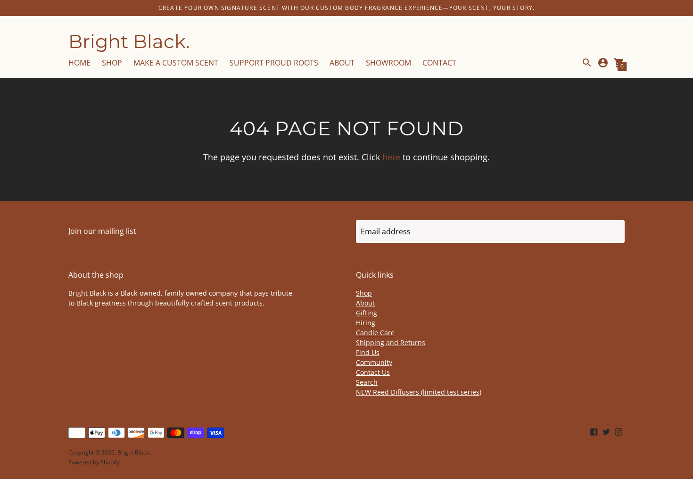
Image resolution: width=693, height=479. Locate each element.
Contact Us (373, 372)
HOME (79, 63)
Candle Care (375, 332)
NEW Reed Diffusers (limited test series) (418, 392)
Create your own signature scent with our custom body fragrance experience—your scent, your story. (346, 8)
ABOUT (342, 63)
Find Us (368, 352)
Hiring (365, 322)
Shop (364, 293)
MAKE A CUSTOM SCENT (175, 63)
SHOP (112, 63)
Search (367, 382)
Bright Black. (133, 452)
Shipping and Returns (390, 342)
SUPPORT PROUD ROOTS (274, 63)
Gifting (366, 312)
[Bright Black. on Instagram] (618, 431)
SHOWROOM (388, 63)
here (391, 157)
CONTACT (439, 63)
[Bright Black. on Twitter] (606, 431)
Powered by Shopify (94, 462)
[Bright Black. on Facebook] (594, 431)
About (365, 302)
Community (374, 362)
